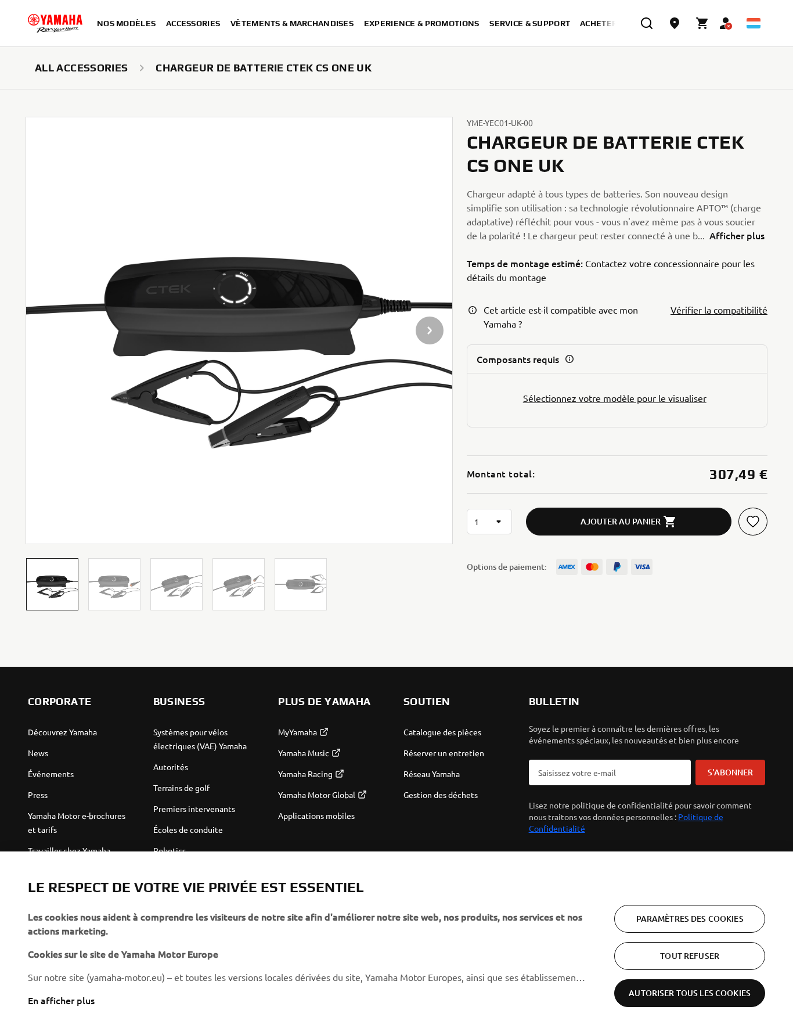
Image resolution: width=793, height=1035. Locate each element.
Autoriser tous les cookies (690, 992)
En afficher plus (61, 1000)
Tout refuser (689, 955)
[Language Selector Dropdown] (753, 23)
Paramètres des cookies (690, 918)
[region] (396, 943)
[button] (52, 584)
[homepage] (55, 23)
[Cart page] (702, 23)
